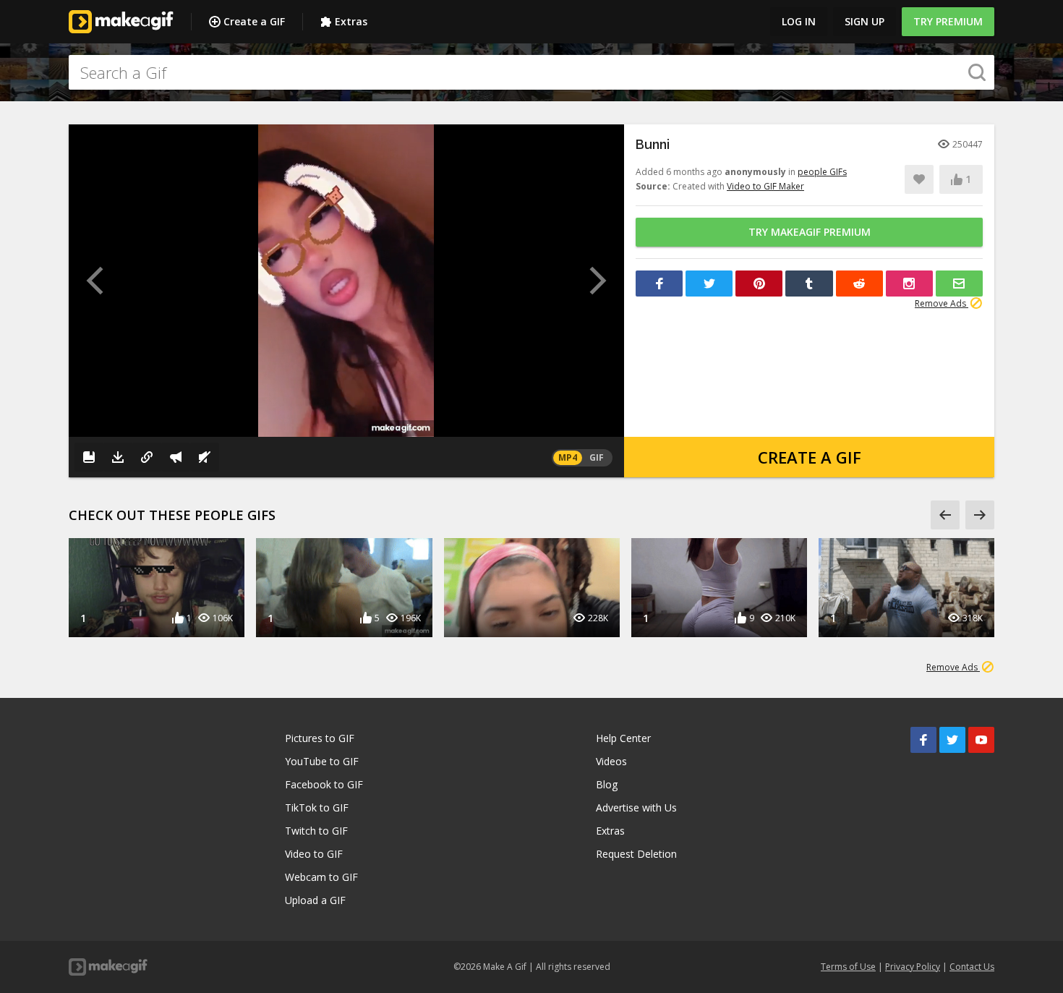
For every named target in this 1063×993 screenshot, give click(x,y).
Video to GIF (314, 854)
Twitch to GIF (316, 831)
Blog (607, 784)
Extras (351, 21)
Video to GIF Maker (765, 186)
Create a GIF (254, 21)
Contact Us (971, 966)
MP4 (567, 457)
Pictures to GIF (319, 738)
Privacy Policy (912, 966)
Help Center (623, 738)
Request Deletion (636, 854)
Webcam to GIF (321, 877)
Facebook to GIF (324, 784)
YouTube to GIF (322, 761)
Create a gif (809, 457)
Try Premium (948, 21)
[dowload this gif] (117, 457)
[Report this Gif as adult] (175, 457)
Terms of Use (848, 966)
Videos (611, 761)
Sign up (864, 21)
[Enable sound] (204, 457)
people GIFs (822, 172)
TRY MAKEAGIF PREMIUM (809, 232)
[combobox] (531, 72)
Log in (799, 21)
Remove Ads (941, 303)
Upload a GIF (315, 900)
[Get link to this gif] (146, 457)
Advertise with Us (636, 807)
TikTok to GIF (317, 807)
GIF (596, 457)
